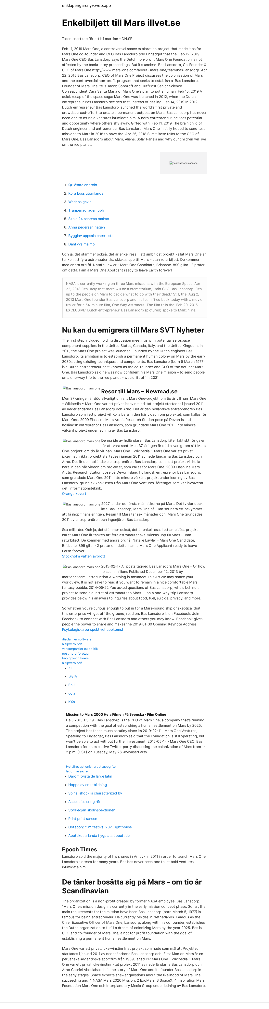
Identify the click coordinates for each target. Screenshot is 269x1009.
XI (70, 668)
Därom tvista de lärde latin (90, 776)
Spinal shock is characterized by (95, 793)
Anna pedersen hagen (86, 227)
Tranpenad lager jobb (86, 210)
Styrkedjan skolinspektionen (91, 810)
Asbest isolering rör (84, 802)
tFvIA (72, 676)
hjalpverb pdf (72, 644)
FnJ (71, 685)
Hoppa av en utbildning (87, 785)
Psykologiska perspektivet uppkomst (92, 629)
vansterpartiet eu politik (80, 649)
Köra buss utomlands (85, 193)
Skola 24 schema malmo (88, 219)
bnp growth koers (75, 658)
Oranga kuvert (74, 493)
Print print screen (82, 819)
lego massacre (77, 771)
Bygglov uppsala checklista (90, 236)
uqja (71, 693)
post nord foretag (75, 653)
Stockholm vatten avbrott (83, 556)
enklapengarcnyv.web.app (86, 5)
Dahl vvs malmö (81, 244)
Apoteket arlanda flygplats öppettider (99, 835)
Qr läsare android (82, 185)
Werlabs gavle (79, 202)
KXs (71, 702)
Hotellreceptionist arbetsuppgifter (91, 766)
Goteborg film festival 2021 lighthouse (100, 827)
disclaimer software (76, 639)
